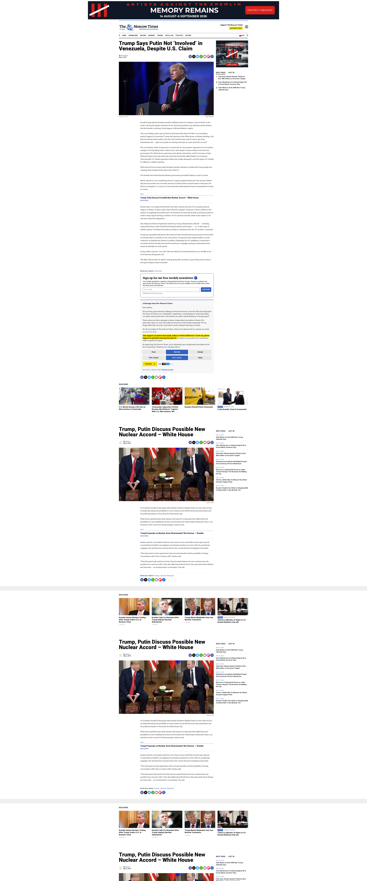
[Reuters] (121, 442)
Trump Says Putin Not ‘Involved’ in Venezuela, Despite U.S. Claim (161, 46)
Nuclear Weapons (167, 576)
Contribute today (236, 28)
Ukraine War (133, 35)
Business (151, 35)
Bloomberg (124, 55)
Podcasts (179, 35)
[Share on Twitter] (194, 56)
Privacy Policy (159, 293)
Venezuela (158, 271)
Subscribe (206, 289)
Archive (188, 35)
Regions (143, 35)
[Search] (247, 35)
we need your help (149, 332)
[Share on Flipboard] (208, 56)
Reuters (127, 441)
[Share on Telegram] (197, 56)
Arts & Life (169, 35)
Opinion (160, 35)
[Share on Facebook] (190, 56)
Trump (156, 576)
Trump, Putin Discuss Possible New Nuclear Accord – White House (162, 432)
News (124, 35)
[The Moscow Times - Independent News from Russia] (138, 27)
